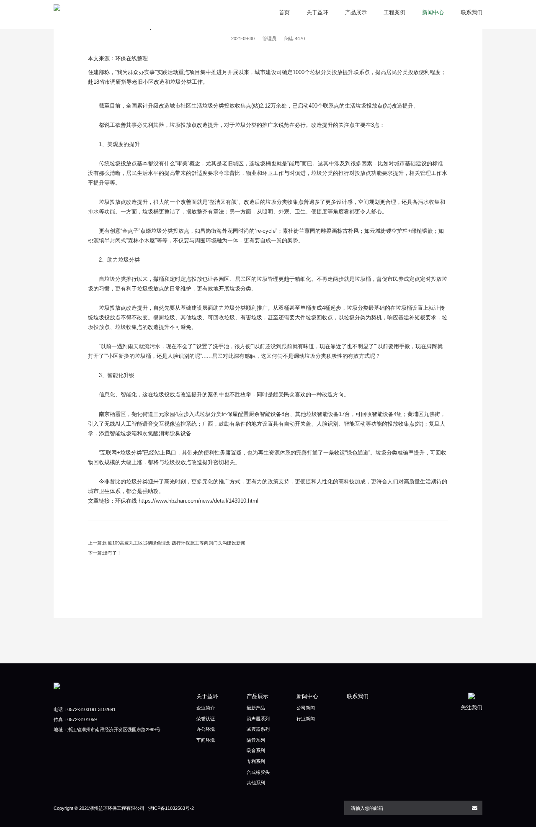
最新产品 (256, 707)
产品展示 (356, 12)
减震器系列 (258, 729)
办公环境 (205, 729)
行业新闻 (305, 718)
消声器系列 (258, 718)
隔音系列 (256, 739)
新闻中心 (433, 12)
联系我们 (471, 12)
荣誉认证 (205, 718)
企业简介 (205, 707)
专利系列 (256, 761)
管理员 (269, 38)
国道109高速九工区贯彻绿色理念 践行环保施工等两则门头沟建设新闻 (174, 542)
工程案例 (394, 12)
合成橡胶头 (258, 772)
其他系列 (256, 782)
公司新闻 (305, 707)
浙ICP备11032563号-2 (171, 808)
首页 (284, 12)
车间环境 (205, 739)
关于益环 (317, 12)
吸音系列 (256, 750)
